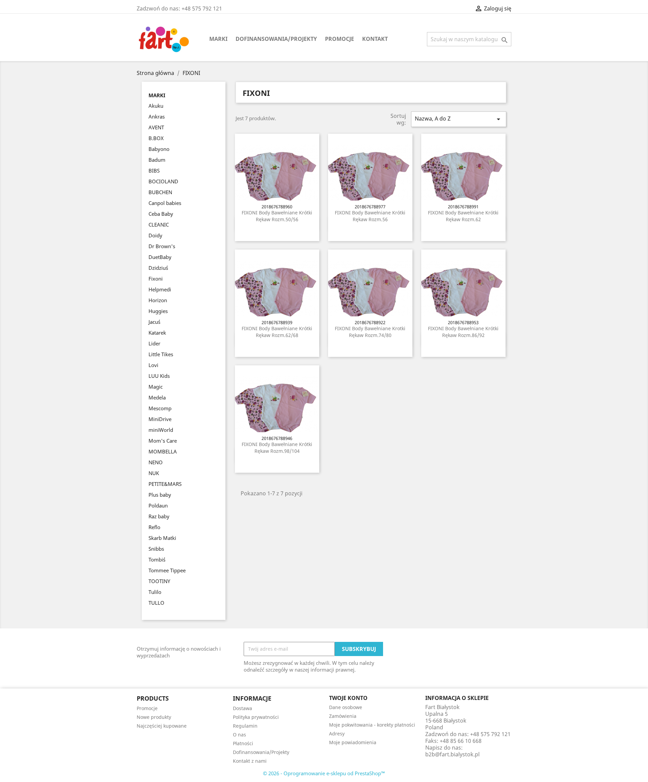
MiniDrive (159, 419)
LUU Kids (159, 375)
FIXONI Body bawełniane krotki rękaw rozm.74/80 (370, 331)
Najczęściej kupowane (162, 726)
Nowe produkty (154, 717)
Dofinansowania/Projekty (276, 39)
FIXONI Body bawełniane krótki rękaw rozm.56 (370, 216)
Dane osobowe (345, 707)
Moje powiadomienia (352, 742)
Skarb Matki (162, 538)
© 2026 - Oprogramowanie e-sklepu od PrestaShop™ (324, 773)
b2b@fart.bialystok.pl (452, 754)
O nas (239, 734)
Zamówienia (342, 716)
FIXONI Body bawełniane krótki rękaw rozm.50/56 (277, 216)
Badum (156, 159)
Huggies (158, 311)
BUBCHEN (160, 192)
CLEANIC (158, 224)
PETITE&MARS (165, 483)
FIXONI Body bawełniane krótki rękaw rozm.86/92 (463, 331)
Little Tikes (160, 354)
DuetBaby (159, 257)
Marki (218, 39)
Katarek (157, 332)
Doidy (155, 235)
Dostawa (242, 708)
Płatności (243, 743)
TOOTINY (159, 581)
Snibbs (156, 548)
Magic (155, 386)
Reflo (154, 527)
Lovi (153, 365)
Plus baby (159, 494)
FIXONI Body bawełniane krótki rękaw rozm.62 (463, 216)
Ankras (156, 116)
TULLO (156, 602)
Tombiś (156, 559)
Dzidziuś (158, 267)
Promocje (339, 39)
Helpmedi (159, 289)
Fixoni (155, 278)
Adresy (337, 733)
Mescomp (159, 408)
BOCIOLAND (163, 181)
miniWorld (160, 429)
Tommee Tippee (167, 570)
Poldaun (158, 505)
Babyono (158, 149)
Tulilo (154, 592)
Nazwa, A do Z (459, 119)
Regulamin (245, 726)
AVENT (156, 127)
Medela (157, 397)
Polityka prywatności (256, 717)
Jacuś (154, 321)
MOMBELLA (162, 451)
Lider (154, 343)
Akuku (155, 105)
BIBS (154, 170)
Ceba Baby (160, 213)
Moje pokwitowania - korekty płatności (372, 725)
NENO (155, 462)
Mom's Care (162, 440)
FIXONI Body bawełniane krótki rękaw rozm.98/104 (277, 447)
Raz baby (158, 516)
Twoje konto (348, 698)
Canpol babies (164, 203)
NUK (153, 473)
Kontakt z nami (250, 761)
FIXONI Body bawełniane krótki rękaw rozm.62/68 (277, 331)
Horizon (157, 300)
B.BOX (156, 138)
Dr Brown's (161, 246)
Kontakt (375, 39)
